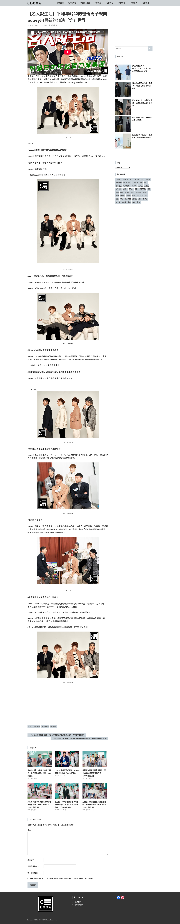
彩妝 (136, 189)
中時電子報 (127, 182)
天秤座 (140, 186)
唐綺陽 (134, 186)
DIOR (131, 179)
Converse (125, 179)
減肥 (117, 195)
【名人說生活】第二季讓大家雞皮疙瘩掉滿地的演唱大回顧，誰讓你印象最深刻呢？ (79, 739)
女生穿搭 (119, 189)
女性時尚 (109, 3)
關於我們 (78, 902)
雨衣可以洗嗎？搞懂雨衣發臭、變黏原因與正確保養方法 (142, 103)
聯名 (121, 199)
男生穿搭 (140, 195)
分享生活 (133, 3)
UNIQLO (147, 179)
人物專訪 (37, 726)
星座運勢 (138, 192)
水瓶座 (145, 192)
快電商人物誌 (85, 3)
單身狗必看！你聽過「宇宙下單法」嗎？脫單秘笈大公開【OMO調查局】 (39, 773)
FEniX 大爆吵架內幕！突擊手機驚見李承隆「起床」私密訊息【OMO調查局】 (39, 804)
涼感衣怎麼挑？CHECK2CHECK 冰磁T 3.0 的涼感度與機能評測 (141, 68)
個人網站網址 (33, 873)
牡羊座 (122, 195)
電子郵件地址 (33, 866)
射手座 (125, 189)
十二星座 (119, 186)
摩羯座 (127, 192)
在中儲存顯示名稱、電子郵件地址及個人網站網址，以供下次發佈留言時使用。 (61, 878)
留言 (30, 830)
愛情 (117, 192)
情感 (148, 189)
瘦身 (145, 195)
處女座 (134, 199)
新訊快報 (60, 3)
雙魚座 (124, 202)
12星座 (118, 179)
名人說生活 (72, 3)
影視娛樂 (121, 3)
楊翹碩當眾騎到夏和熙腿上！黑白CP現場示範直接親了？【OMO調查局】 (94, 773)
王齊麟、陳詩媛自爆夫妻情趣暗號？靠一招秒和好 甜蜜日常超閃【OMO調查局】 (94, 804)
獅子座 (128, 195)
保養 (141, 182)
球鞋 (133, 195)
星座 (132, 192)
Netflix (137, 179)
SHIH (45, 25)
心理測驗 (143, 189)
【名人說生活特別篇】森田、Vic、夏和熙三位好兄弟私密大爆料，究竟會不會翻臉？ (57, 735)
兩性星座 (145, 3)
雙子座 (118, 202)
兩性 (145, 182)
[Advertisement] (68, 707)
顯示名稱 (31, 860)
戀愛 (121, 192)
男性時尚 (97, 3)
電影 (129, 202)
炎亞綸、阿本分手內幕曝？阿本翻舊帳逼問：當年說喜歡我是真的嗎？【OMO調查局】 (66, 804)
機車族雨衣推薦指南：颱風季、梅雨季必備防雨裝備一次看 (142, 85)
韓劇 (133, 202)
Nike (142, 179)
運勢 (139, 199)
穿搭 (117, 199)
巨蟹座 (131, 189)
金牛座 (145, 199)
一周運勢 (119, 182)
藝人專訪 (53, 726)
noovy (30, 726)
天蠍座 (146, 186)
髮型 (138, 202)
